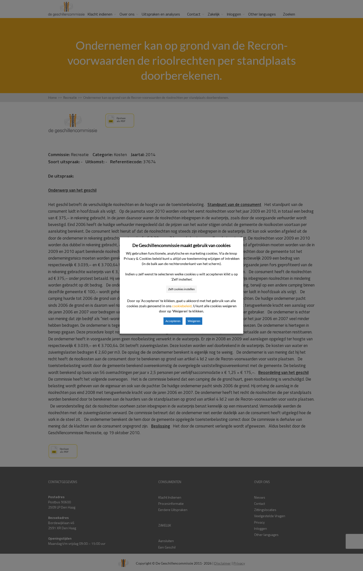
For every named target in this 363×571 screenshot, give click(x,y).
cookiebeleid (182, 306)
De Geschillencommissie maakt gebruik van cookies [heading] (181, 245)
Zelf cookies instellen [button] (181, 289)
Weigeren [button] (194, 321)
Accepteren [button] (173, 321)
